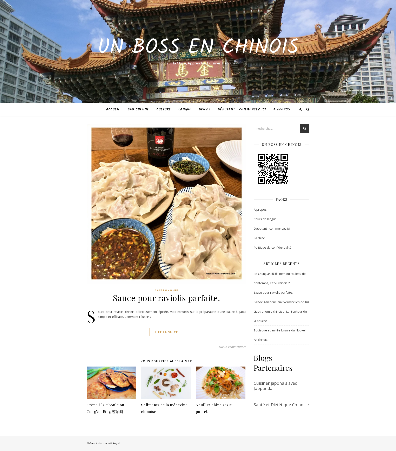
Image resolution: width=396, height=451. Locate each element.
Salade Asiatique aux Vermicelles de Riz (281, 302)
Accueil (113, 109)
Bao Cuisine (138, 109)
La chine (259, 238)
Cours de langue (265, 219)
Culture (164, 109)
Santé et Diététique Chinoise (281, 404)
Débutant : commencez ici (242, 109)
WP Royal (114, 443)
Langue (184, 109)
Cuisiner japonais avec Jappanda (275, 385)
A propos (281, 109)
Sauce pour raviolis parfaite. (166, 297)
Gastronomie (166, 290)
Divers (204, 109)
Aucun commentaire (232, 347)
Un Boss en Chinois (198, 48)
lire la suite (166, 332)
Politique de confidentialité (272, 247)
